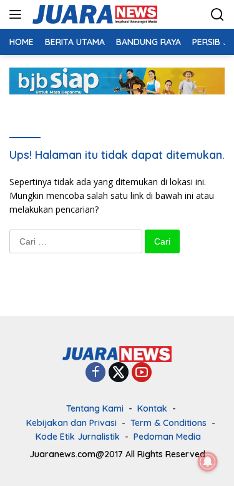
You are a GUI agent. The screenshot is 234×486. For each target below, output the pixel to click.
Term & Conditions (168, 422)
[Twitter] (119, 373)
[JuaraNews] (93, 14)
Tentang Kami (95, 408)
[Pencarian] (217, 14)
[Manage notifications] (208, 462)
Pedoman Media (167, 436)
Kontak (152, 408)
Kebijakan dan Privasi (71, 422)
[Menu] (17, 14)
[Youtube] (142, 373)
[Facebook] (95, 373)
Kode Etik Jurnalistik (78, 436)
